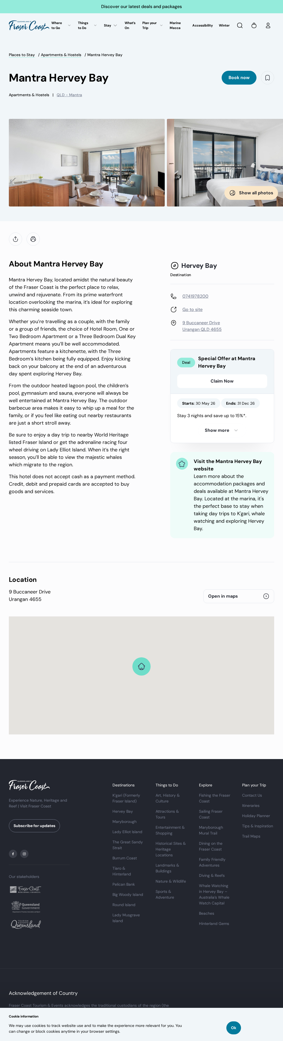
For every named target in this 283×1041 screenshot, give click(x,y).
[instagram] (24, 854)
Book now (239, 77)
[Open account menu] (268, 25)
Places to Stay (22, 54)
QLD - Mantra (69, 94)
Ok (233, 1027)
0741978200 (195, 296)
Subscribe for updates (34, 825)
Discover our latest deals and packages (141, 6)
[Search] (240, 25)
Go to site (192, 309)
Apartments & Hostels (61, 54)
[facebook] (13, 854)
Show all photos (256, 193)
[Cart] (254, 25)
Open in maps (223, 596)
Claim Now (222, 381)
